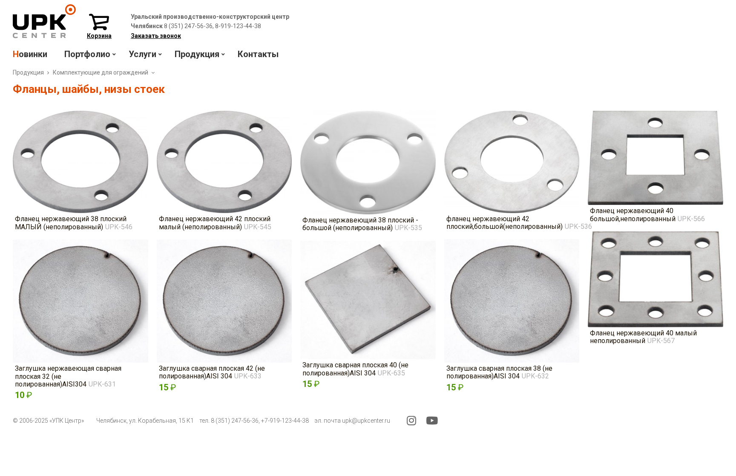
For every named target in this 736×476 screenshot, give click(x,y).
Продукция (28, 72)
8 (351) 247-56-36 (235, 420)
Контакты (258, 54)
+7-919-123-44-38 (285, 420)
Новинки (30, 54)
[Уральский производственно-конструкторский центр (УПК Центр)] (44, 36)
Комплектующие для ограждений (100, 72)
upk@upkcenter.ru (366, 420)
